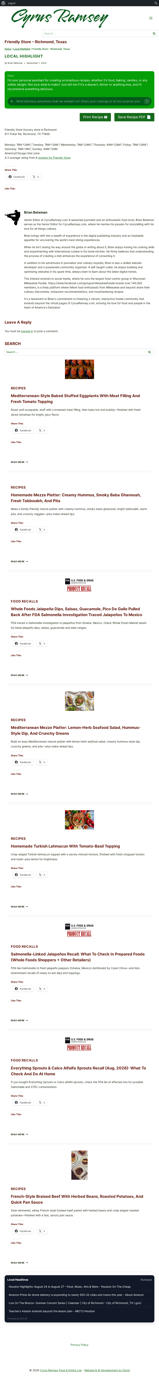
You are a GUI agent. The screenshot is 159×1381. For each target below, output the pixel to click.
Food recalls (24, 601)
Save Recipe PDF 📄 (134, 117)
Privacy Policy (79, 1344)
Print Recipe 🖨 (95, 117)
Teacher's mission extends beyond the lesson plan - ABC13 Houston (52, 1311)
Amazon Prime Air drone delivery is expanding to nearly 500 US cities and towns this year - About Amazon (76, 1294)
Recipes (18, 388)
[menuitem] (3, 3)
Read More (19, 462)
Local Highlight (24, 56)
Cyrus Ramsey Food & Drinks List (61, 1370)
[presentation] (79, 369)
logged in (27, 331)
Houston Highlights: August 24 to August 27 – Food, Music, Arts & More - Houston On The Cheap (70, 1286)
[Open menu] (150, 18)
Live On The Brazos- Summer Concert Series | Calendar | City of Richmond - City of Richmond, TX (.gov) (75, 1303)
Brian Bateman (15, 63)
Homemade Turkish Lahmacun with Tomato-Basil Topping (65, 846)
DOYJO (23, 1318)
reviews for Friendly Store (54, 157)
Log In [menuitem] (12, 3)
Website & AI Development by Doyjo (107, 1370)
